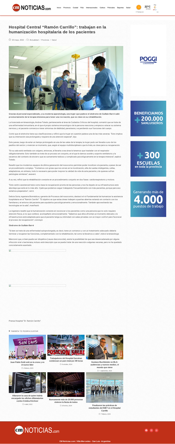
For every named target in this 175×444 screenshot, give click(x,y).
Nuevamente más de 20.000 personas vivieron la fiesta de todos (66, 401)
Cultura (102, 8)
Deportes (120, 8)
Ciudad (75, 8)
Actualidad (34, 40)
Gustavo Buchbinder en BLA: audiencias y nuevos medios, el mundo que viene (104, 364)
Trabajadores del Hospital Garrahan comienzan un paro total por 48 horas (66, 359)
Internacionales (91, 8)
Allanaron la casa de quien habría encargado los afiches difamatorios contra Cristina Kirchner (27, 398)
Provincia (66, 8)
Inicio (59, 8)
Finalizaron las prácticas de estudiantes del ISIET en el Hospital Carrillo (104, 408)
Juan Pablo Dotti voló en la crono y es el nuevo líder (27, 363)
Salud (128, 8)
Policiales (111, 8)
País (82, 8)
